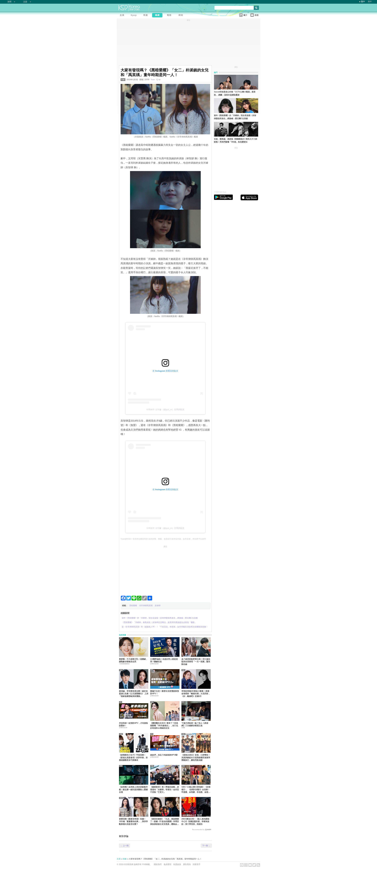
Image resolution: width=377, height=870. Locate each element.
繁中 (363, 1)
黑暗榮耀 (133, 605)
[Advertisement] (165, 569)
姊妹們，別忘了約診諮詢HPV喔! (164, 755)
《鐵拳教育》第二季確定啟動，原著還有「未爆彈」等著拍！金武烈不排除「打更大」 (164, 789)
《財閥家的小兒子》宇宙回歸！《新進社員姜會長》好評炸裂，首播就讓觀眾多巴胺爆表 (133, 757)
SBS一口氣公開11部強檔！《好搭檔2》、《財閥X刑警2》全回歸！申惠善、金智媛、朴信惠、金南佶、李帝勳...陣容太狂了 (195, 789)
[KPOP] (134, 15)
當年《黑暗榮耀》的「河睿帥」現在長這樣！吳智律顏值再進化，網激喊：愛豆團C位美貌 (235, 117)
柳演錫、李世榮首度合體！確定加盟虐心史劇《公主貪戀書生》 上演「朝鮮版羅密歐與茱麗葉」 (133, 693)
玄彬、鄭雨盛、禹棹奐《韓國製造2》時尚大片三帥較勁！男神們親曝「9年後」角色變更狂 (235, 140)
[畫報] (181, 15)
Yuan (153, 80)
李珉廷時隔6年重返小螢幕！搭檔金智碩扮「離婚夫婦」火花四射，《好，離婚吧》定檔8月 (195, 693)
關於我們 (158, 864)
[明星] (146, 15)
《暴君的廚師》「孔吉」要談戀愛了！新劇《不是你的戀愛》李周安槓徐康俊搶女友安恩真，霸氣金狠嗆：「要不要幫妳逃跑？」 (164, 821)
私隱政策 (177, 864)
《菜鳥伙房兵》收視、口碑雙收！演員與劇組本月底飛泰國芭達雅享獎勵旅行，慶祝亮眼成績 (195, 757)
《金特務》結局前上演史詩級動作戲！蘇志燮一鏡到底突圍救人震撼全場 (133, 789)
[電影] (170, 15)
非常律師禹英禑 (146, 605)
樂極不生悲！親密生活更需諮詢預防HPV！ (164, 692)
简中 (370, 1)
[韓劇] (158, 15)
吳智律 (158, 605)
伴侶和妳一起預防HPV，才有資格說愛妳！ (133, 724)
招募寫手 (196, 864)
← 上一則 (124, 845)
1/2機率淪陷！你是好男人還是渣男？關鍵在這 (164, 660)
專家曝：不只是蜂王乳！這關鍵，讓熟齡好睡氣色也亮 (133, 660)
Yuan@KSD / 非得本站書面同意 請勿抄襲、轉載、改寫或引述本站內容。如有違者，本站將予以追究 (163, 539)
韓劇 (123, 80)
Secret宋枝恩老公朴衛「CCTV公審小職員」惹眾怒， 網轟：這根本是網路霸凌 (235, 93)
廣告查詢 (187, 864)
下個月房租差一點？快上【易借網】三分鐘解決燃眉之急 (194, 724)
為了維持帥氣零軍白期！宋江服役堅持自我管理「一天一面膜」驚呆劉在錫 (195, 661)
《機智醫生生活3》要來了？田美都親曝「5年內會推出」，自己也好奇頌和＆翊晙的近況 (164, 725)
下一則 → (206, 845)
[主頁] (123, 15)
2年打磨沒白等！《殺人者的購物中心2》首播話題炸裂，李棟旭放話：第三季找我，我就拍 (195, 821)
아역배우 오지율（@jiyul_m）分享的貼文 (165, 409)
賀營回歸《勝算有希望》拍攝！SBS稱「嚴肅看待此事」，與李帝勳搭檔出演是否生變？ (133, 821)
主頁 (119, 859)
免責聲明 (167, 864)
